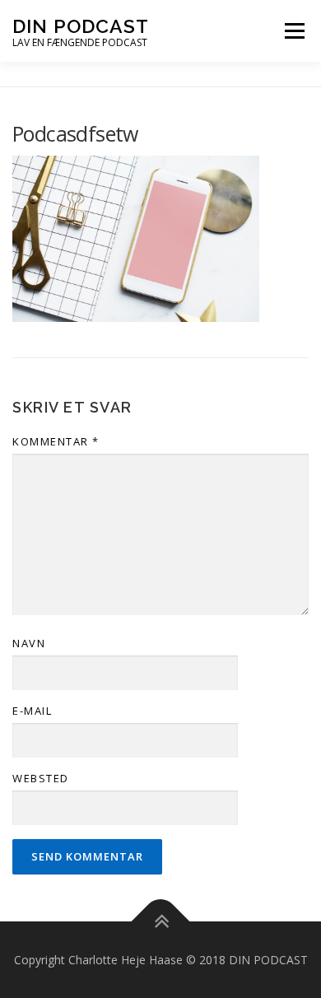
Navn (28, 643)
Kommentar (56, 441)
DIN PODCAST (80, 26)
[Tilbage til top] (161, 921)
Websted (40, 778)
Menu (294, 30)
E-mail (32, 710)
